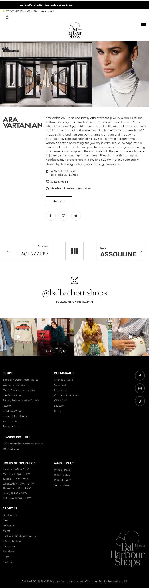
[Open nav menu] (143, 24)
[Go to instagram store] (63, 216)
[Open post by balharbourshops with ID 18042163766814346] (130, 337)
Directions (9, 525)
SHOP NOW (106, 5)
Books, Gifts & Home (15, 416)
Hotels (6, 530)
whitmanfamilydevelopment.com (23, 443)
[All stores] (74, 251)
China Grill (60, 400)
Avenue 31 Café (63, 379)
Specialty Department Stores (20, 379)
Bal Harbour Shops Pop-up (19, 536)
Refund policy (62, 480)
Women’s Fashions (14, 385)
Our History (10, 515)
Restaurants (10, 421)
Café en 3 (60, 385)
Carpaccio (60, 390)
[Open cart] (7, 17)
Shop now (59, 201)
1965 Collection (12, 541)
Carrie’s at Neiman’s (66, 395)
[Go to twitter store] (76, 216)
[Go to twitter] (140, 401)
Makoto (59, 405)
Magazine (9, 546)
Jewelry (7, 405)
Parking (7, 562)
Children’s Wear (12, 411)
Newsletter (9, 551)
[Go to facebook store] (51, 216)
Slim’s (57, 411)
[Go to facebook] (140, 376)
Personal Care (11, 426)
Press (6, 556)
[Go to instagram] (140, 388)
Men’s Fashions (12, 395)
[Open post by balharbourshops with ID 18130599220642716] (55, 337)
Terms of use (61, 485)
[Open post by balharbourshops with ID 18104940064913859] (93, 337)
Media (7, 520)
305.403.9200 (11, 448)
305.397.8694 (59, 181)
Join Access (46, 11)
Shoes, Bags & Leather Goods (21, 400)
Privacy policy (62, 469)
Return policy (62, 475)
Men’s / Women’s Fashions (19, 390)
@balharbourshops (74, 293)
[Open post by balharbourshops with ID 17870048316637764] (18, 337)
